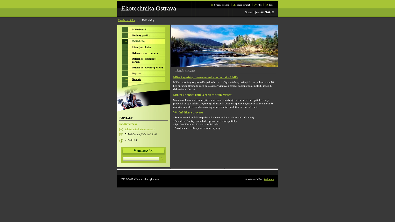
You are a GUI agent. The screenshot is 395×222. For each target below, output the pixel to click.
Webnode (269, 179)
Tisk (271, 4)
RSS (260, 4)
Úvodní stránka (221, 4)
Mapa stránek (243, 4)
